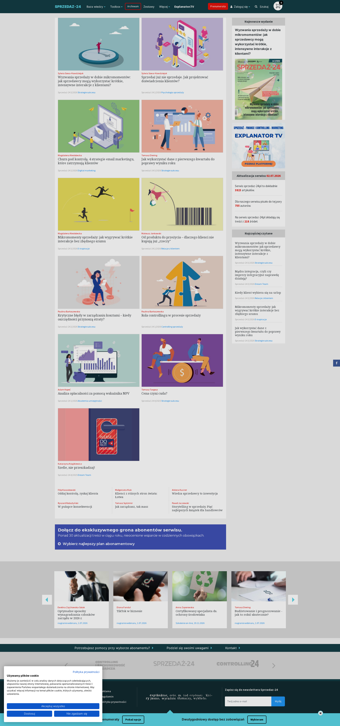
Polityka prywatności (86, 671)
